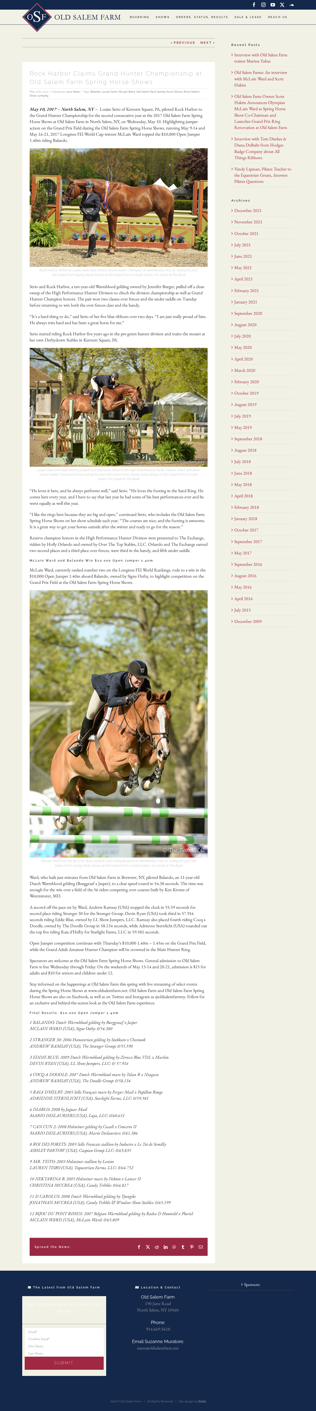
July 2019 (242, 416)
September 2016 (248, 564)
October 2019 (246, 393)
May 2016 (243, 587)
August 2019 (245, 404)
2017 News (73, 91)
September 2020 (248, 313)
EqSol (202, 1401)
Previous (184, 42)
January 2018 (245, 518)
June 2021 (243, 256)
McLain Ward (126, 91)
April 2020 (243, 359)
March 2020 (244, 370)
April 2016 (243, 598)
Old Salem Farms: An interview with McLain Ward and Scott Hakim (260, 78)
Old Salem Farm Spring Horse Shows (159, 91)
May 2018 (243, 484)
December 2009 (248, 621)
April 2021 (243, 279)
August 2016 (245, 575)
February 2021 (246, 290)
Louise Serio (109, 91)
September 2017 (248, 541)
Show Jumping (39, 95)
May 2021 (243, 267)
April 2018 (243, 496)
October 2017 (246, 530)
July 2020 (242, 336)
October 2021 (246, 233)
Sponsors (252, 1284)
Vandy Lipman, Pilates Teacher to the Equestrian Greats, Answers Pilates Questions (262, 175)
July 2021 (242, 245)
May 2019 (243, 427)
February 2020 (246, 381)
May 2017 (243, 553)
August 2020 (245, 324)
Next (206, 42)
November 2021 (248, 222)
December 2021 (248, 210)
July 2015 (242, 610)
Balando (95, 91)
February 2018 (246, 507)
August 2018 (245, 450)
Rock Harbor (191, 91)
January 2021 (245, 302)
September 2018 (248, 439)
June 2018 (243, 473)
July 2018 (242, 461)
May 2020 (243, 347)
